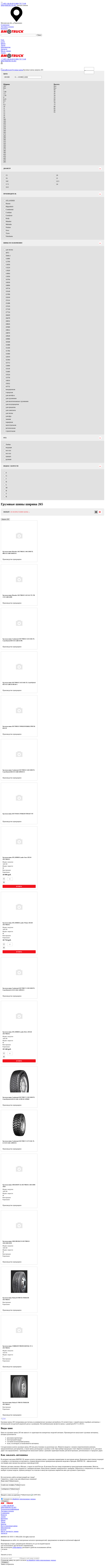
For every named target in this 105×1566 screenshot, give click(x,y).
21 (57, 178)
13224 (8, 267)
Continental (9, 209)
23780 (8, 294)
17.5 (7, 184)
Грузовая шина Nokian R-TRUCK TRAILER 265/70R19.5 (16, 1298)
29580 (8, 327)
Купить (19, 886)
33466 (8, 371)
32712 (8, 363)
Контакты (4, 28)
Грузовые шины (17, 70)
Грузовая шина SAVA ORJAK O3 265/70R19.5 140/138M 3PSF (16, 1242)
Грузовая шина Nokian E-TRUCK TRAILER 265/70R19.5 (16, 1403)
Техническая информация (10, 1509)
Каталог (9, 70)
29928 (8, 336)
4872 (7, 253)
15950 (8, 276)
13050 (8, 264)
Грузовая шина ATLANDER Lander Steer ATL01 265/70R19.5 (17, 858)
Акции (3, 53)
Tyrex (8, 233)
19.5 (7, 187)
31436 (8, 348)
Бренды (3, 1524)
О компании (5, 25)
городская (9, 392)
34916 (8, 380)
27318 (8, 309)
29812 (8, 330)
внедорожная (10, 389)
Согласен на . (19, 1499)
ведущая (9, 447)
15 (6, 175)
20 (57, 175)
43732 (8, 386)
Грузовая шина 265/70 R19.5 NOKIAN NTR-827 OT (18, 813)
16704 (8, 279)
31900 (8, 354)
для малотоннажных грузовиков (17, 401)
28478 (8, 318)
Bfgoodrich (9, 206)
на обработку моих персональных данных (41, 1560)
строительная (10, 431)
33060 (8, 366)
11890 (8, 258)
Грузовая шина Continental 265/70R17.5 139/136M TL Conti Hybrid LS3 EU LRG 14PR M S (19, 989)
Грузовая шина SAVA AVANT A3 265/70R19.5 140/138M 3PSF (19, 1185)
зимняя (8, 419)
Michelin (9, 224)
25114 (8, 300)
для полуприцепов (12, 404)
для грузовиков (11, 398)
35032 (8, 383)
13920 (8, 270)
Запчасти (4, 49)
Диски (3, 45)
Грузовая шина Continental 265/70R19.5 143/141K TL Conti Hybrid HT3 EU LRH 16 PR (19, 640)
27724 (8, 312)
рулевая (8, 459)
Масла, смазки (6, 51)
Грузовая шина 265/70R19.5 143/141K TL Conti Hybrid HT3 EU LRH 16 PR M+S (19, 683)
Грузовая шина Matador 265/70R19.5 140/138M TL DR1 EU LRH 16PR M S (18, 552)
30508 (8, 342)
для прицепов (10, 407)
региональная (10, 428)
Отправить (5, 1501)
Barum (8, 203)
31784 (8, 351)
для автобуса (10, 395)
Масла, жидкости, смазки (9, 1531)
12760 (8, 261)
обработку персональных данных (24, 1499)
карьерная (9, 422)
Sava (7, 230)
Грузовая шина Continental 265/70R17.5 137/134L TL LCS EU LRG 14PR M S (18, 1142)
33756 (8, 377)
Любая (8, 444)
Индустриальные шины (9, 1526)
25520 (8, 306)
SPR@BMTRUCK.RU (8, 5)
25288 (8, 303)
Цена (5, 74)
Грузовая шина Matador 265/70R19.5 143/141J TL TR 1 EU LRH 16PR (19, 596)
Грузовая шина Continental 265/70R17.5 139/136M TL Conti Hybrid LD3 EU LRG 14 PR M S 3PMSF (19, 1098)
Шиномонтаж (5, 47)
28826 (8, 324)
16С (7, 181)
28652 (8, 321)
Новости (4, 1515)
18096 (8, 285)
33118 (8, 369)
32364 (8, 360)
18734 (8, 288)
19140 (8, 291)
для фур (8, 416)
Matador (8, 221)
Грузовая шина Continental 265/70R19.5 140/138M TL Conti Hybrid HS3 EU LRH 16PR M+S (19, 771)
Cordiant (8, 212)
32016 (8, 357)
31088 (8, 345)
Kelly (7, 218)
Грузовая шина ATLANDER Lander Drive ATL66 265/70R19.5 (17, 1032)
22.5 (57, 181)
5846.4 (8, 256)
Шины (3, 43)
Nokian (8, 227)
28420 (8, 315)
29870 (8, 333)
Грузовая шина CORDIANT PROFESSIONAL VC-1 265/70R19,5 (18, 1347)
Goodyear (9, 215)
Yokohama (9, 236)
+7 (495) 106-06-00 (7, 3)
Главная (3, 70)
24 (57, 184)
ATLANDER (10, 200)
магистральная (11, 425)
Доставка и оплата (7, 27)
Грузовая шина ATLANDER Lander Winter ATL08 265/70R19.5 (18, 923)
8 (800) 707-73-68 (20, 3)
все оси (8, 450)
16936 (8, 282)
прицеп (8, 456)
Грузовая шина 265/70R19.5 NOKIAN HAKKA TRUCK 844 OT (19, 727)
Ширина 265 (5, 519)
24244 (8, 297)
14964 (8, 273)
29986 (8, 339)
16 (6, 178)
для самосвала (11, 410)
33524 (8, 374)
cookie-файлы (17, 1547)
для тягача (9, 250)
